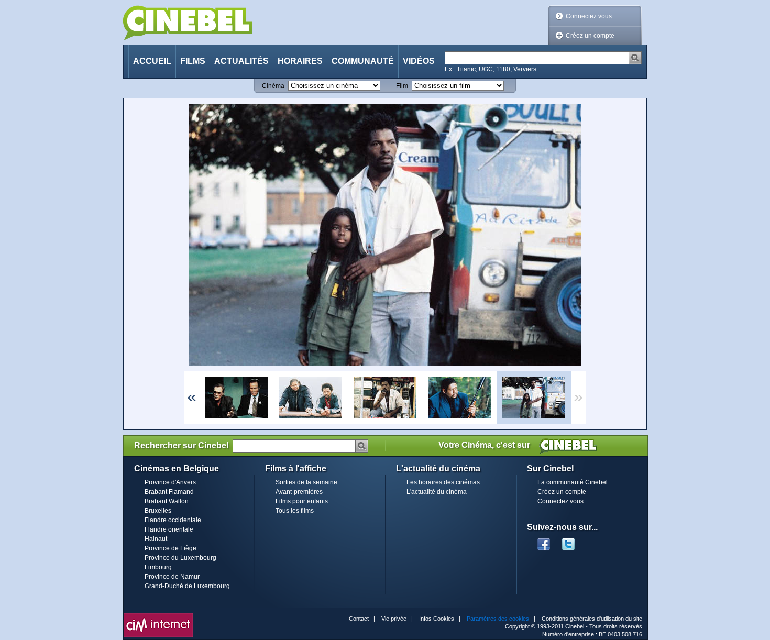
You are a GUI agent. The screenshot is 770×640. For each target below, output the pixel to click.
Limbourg (158, 567)
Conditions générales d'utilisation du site (592, 618)
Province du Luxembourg (180, 557)
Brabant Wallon (167, 501)
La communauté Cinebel (572, 482)
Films (192, 61)
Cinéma (273, 86)
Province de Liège (170, 548)
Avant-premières (299, 491)
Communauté (363, 61)
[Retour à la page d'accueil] (187, 22)
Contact (359, 618)
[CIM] (158, 616)
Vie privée (393, 618)
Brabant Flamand (169, 491)
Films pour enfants (302, 501)
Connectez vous (589, 16)
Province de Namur (172, 576)
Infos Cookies (436, 618)
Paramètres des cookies (498, 618)
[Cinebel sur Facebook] (543, 541)
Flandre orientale (169, 529)
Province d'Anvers (170, 482)
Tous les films (295, 510)
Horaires (300, 61)
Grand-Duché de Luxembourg (187, 586)
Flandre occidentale (173, 520)
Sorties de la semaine (306, 482)
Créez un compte (590, 35)
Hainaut (156, 539)
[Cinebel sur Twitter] (573, 541)
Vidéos (419, 61)
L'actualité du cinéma (436, 491)
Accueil (152, 61)
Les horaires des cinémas (443, 482)
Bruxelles (158, 510)
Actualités (241, 61)
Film (402, 86)
